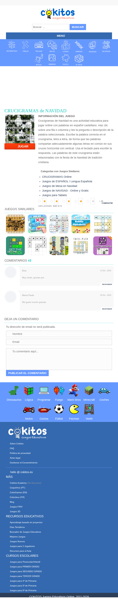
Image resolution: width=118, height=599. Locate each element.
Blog (12, 502)
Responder (107, 284)
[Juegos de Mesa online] (79, 59)
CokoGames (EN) (18, 492)
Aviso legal (15, 458)
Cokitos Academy (18, 483)
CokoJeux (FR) (17, 497)
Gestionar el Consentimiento (23, 462)
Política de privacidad (20, 453)
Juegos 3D (15, 511)
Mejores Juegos (17, 536)
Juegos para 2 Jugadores (22, 546)
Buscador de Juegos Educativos (25, 532)
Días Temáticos (17, 527)
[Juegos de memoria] (52, 59)
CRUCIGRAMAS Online (57, 176)
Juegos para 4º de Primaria (23, 581)
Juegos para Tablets (54, 195)
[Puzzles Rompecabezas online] (65, 59)
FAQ (12, 448)
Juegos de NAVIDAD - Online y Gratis (65, 190)
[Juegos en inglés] (52, 46)
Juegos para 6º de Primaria (23, 590)
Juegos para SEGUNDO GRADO (26, 571)
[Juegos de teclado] (39, 46)
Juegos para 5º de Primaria (23, 585)
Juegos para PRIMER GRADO (24, 566)
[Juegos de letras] (65, 46)
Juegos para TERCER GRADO (25, 576)
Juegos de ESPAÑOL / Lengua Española (67, 181)
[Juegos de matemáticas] (12, 46)
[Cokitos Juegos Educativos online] (59, 13)
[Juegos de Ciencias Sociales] (92, 46)
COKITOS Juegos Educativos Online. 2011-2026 (59, 596)
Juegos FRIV (16, 506)
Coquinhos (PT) (17, 487)
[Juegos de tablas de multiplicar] (25, 46)
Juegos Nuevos (17, 541)
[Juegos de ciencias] (79, 46)
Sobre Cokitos (17, 443)
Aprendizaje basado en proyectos (26, 522)
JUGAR (21, 146)
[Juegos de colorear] (106, 46)
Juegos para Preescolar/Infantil (25, 562)
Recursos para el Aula (20, 551)
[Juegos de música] (39, 59)
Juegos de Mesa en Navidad (59, 186)
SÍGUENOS (59, 3)
